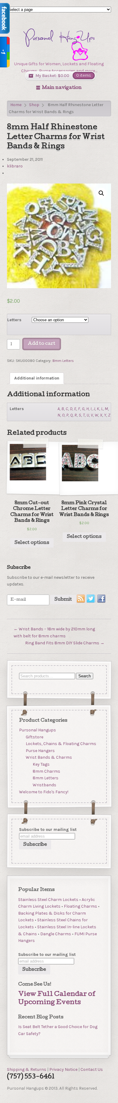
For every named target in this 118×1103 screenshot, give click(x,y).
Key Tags (41, 764)
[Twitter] (91, 599)
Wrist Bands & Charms (49, 757)
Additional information (36, 378)
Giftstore (34, 736)
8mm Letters (63, 361)
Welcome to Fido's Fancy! (43, 791)
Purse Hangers (40, 750)
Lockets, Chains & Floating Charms (61, 743)
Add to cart (41, 344)
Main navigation (62, 88)
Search (84, 675)
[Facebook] (101, 599)
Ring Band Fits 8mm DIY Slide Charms (64, 643)
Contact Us (91, 1069)
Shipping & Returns (26, 1069)
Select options (32, 543)
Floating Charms (80, 906)
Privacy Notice (63, 1069)
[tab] (37, 378)
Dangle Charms (55, 933)
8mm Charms (46, 771)
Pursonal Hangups (37, 730)
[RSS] (81, 599)
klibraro (15, 166)
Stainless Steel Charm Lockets (48, 899)
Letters (14, 319)
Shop (34, 105)
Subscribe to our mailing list (47, 829)
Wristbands (44, 785)
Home (15, 105)
